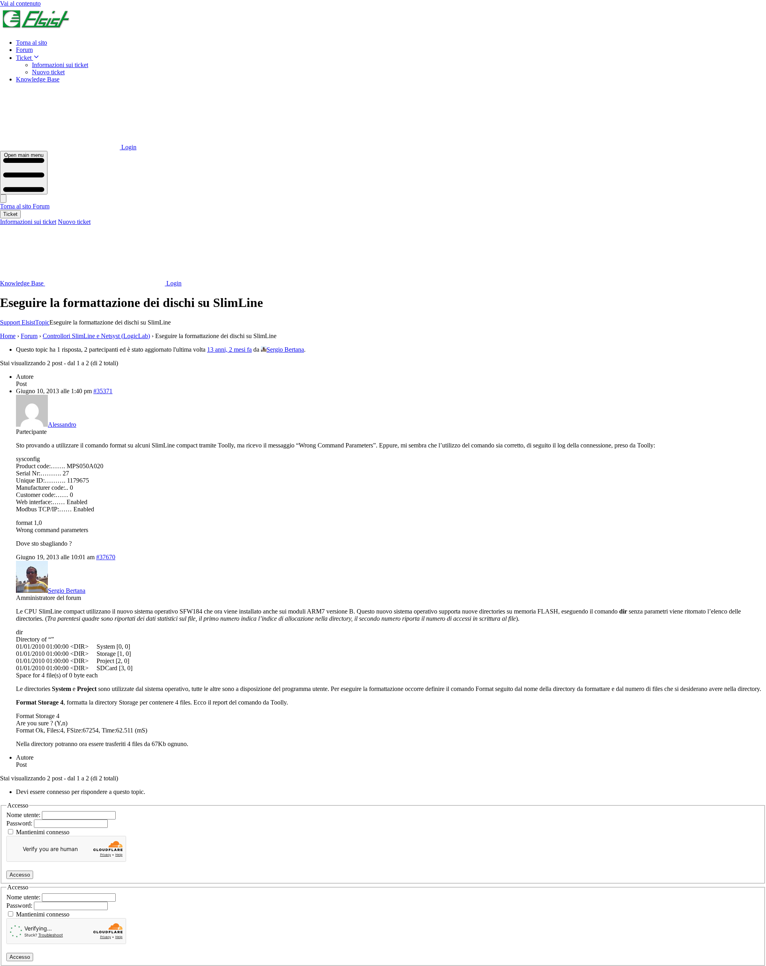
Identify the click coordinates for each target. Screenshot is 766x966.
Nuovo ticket (48, 72)
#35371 (103, 391)
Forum (24, 49)
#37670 (105, 557)
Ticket (24, 57)
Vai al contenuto (20, 3)
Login (128, 147)
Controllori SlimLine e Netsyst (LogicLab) (96, 336)
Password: (20, 823)
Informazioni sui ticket (60, 64)
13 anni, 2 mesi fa (229, 349)
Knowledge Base (37, 79)
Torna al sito (31, 42)
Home (8, 336)
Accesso (20, 875)
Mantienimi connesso (42, 832)
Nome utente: (24, 815)
